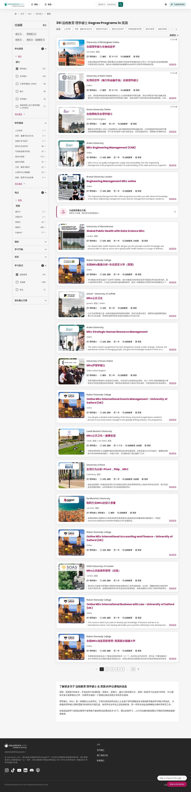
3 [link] (112, 669)
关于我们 (100, 750)
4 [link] (117, 669)
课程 (36, 4)
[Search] (120, 4)
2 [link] (106, 669)
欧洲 (20, 200)
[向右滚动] (176, 29)
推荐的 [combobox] (173, 35)
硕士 (20, 56)
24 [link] (133, 669)
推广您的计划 (102, 755)
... (127, 669)
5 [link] (122, 669)
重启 (44, 25)
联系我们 (100, 760)
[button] (18, 34)
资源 (49, 4)
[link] (49, 14)
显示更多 (18, 114)
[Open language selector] (165, 4)
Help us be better (177, 784)
